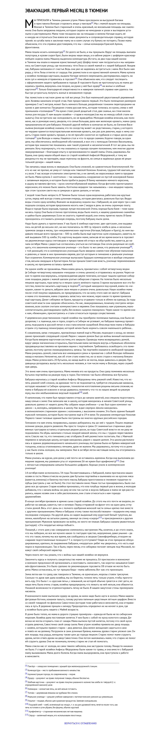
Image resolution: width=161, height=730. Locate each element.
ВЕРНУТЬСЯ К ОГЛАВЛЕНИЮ (80, 723)
